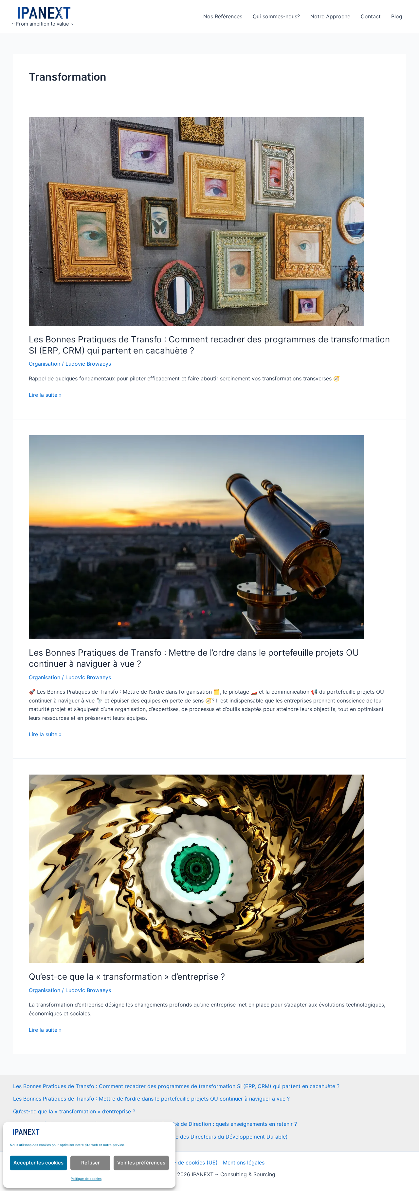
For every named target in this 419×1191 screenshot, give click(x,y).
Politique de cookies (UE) (186, 1162)
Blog (396, 16)
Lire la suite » (45, 395)
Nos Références (222, 16)
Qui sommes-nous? (276, 16)
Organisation (44, 363)
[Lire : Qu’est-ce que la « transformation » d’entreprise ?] (196, 868)
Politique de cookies (86, 1179)
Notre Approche (330, 16)
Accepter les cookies (38, 1163)
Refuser (90, 1163)
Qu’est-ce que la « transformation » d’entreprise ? (127, 976)
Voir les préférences (141, 1163)
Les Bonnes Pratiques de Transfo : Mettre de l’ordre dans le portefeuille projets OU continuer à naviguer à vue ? (151, 1098)
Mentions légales (243, 1162)
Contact (371, 16)
